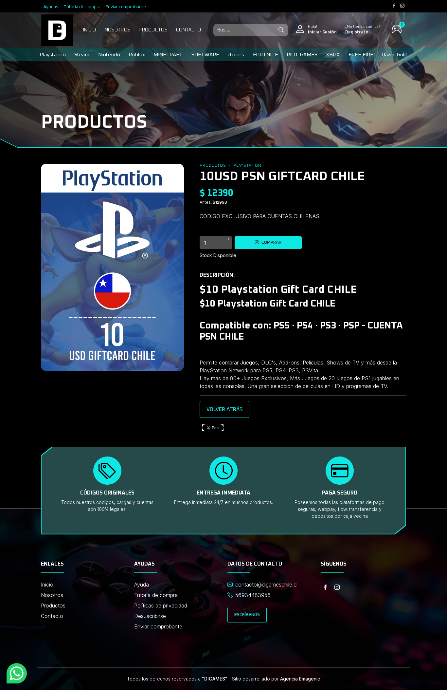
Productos (153, 30)
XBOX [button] (333, 54)
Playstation (247, 166)
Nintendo (109, 54)
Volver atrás (224, 409)
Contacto (188, 30)
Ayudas (51, 7)
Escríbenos (247, 614)
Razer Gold (394, 54)
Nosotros (117, 30)
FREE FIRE (361, 54)
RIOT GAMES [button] (302, 54)
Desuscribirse (150, 616)
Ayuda (141, 584)
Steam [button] (81, 54)
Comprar (270, 242)
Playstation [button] (53, 54)
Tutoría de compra (81, 7)
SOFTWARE (205, 54)
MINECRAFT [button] (168, 54)
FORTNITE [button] (265, 54)
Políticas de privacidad (160, 605)
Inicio (89, 30)
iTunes (236, 54)
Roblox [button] (137, 54)
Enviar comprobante (126, 7)
